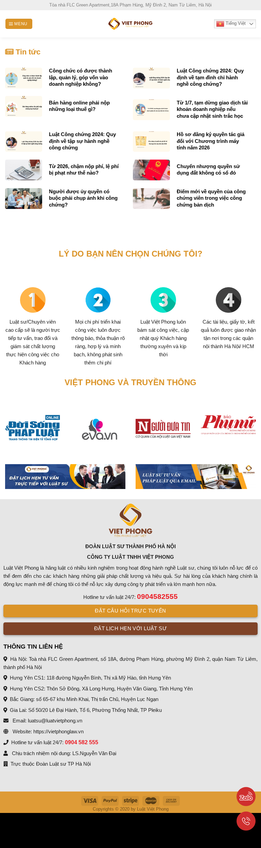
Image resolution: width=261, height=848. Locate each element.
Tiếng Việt (235, 23)
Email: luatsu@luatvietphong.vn (46, 720)
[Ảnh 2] (196, 476)
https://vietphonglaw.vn (58, 731)
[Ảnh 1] (65, 476)
